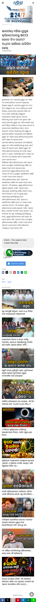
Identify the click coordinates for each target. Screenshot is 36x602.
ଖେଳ (11, 24)
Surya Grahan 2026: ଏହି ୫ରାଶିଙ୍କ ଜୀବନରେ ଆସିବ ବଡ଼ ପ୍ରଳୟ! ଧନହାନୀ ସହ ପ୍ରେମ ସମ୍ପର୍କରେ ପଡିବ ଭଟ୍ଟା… (18, 581)
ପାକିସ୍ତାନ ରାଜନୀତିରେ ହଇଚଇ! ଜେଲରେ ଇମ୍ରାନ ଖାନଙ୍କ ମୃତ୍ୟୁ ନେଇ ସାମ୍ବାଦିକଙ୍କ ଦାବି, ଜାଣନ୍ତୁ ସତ (17, 522)
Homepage (5, 24)
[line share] (25, 272)
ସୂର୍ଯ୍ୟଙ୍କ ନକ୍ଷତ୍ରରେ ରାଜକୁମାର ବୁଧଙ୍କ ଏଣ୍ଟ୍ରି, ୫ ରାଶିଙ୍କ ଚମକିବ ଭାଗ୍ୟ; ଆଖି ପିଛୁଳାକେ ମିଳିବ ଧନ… (18, 463)
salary (9, 282)
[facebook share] (3, 272)
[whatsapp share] (22, 272)
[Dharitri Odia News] (18, 3)
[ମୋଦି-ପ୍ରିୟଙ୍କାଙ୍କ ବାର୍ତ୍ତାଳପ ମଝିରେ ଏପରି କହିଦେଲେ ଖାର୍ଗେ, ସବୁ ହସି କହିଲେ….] (18, 479)
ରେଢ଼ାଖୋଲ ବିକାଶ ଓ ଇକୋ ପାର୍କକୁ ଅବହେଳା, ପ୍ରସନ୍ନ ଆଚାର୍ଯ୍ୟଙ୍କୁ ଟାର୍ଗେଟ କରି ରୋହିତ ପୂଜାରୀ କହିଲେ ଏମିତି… (17, 342)
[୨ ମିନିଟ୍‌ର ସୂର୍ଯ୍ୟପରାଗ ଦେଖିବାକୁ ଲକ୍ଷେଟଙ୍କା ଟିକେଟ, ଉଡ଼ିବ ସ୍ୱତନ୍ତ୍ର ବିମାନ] (18, 417)
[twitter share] (7, 272)
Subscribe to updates (17, 263)
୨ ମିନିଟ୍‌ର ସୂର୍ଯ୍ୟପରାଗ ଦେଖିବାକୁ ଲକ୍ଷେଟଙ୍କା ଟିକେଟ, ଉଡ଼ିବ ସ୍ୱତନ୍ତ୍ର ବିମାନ (17, 432)
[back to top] (31, 594)
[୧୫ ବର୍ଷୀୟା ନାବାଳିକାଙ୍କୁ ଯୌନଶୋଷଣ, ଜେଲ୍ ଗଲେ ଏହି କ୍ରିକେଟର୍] (18, 538)
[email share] (10, 272)
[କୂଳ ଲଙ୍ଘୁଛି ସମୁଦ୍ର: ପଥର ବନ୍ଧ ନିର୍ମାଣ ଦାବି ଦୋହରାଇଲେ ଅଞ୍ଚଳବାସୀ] (18, 299)
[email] (12, 600)
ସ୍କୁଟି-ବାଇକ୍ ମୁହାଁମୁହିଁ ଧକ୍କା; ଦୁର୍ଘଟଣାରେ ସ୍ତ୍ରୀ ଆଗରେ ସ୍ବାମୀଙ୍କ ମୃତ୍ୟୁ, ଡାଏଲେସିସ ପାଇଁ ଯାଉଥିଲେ (17, 373)
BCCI (3, 282)
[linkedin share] (18, 272)
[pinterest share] (14, 272)
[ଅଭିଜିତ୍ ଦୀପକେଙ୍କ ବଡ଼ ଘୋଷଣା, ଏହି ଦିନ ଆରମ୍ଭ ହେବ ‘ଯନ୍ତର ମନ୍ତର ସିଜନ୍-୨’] (18, 389)
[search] (33, 3)
